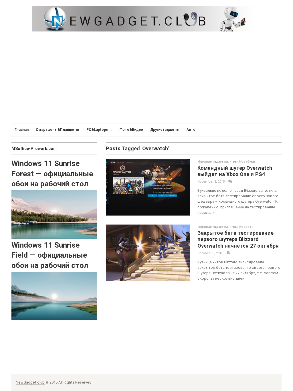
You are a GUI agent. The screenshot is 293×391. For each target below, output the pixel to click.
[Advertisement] (146, 77)
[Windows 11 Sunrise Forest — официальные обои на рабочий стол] (54, 214)
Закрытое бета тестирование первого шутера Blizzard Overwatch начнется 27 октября (238, 239)
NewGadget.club (30, 382)
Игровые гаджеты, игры (217, 161)
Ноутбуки (247, 161)
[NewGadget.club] (146, 18)
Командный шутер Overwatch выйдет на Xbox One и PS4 (234, 171)
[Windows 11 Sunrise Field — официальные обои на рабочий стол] (54, 296)
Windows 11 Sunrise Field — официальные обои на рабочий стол (49, 255)
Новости (246, 227)
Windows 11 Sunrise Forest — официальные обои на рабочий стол (52, 173)
